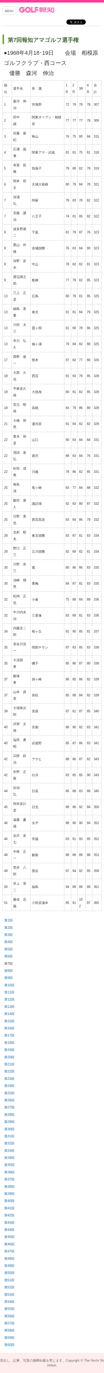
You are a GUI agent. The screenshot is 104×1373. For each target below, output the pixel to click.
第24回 (9, 1086)
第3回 (8, 935)
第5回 (8, 949)
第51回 (9, 1280)
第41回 (9, 1208)
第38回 (9, 1187)
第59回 (9, 1338)
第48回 (9, 1258)
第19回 (9, 1050)
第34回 (9, 1158)
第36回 (9, 1172)
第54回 (9, 1302)
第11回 (9, 992)
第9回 (8, 978)
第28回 (9, 1115)
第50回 (9, 1273)
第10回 (9, 985)
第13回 (9, 1007)
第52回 (9, 1287)
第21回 (9, 1064)
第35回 (9, 1165)
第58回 (9, 1330)
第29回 (9, 1122)
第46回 (9, 1244)
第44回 (9, 1230)
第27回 (9, 1107)
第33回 (9, 1151)
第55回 (9, 1309)
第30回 (9, 1129)
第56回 (9, 1316)
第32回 (9, 1143)
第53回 (9, 1294)
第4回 (8, 942)
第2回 (8, 928)
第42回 (9, 1215)
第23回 (9, 1079)
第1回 (8, 920)
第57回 (9, 1323)
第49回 (9, 1266)
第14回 (9, 1014)
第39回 (9, 1194)
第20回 (9, 1057)
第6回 (8, 956)
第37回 (9, 1179)
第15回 (9, 1021)
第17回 (9, 1035)
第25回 (9, 1093)
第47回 (9, 1251)
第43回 (9, 1222)
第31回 (9, 1136)
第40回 (9, 1201)
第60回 (9, 1345)
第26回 (9, 1100)
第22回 (9, 1071)
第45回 (9, 1237)
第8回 (8, 971)
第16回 (9, 1028)
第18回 (9, 1043)
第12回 (9, 999)
